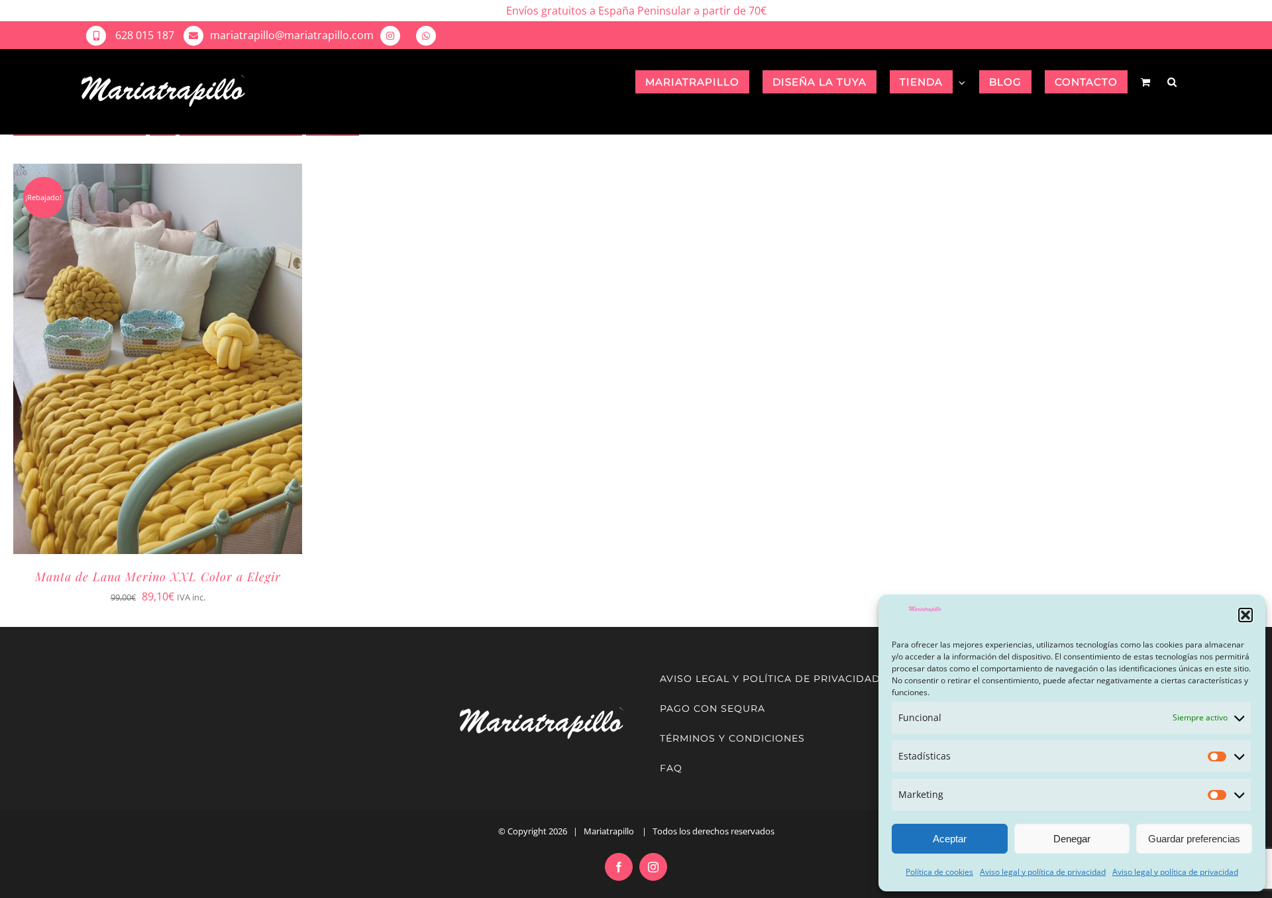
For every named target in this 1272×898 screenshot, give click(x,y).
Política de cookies (939, 871)
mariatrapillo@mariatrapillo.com (292, 35)
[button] (1245, 615)
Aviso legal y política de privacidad (1043, 871)
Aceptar (950, 838)
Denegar (1071, 838)
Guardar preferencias (1194, 838)
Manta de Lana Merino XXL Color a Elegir (158, 577)
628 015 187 (143, 35)
